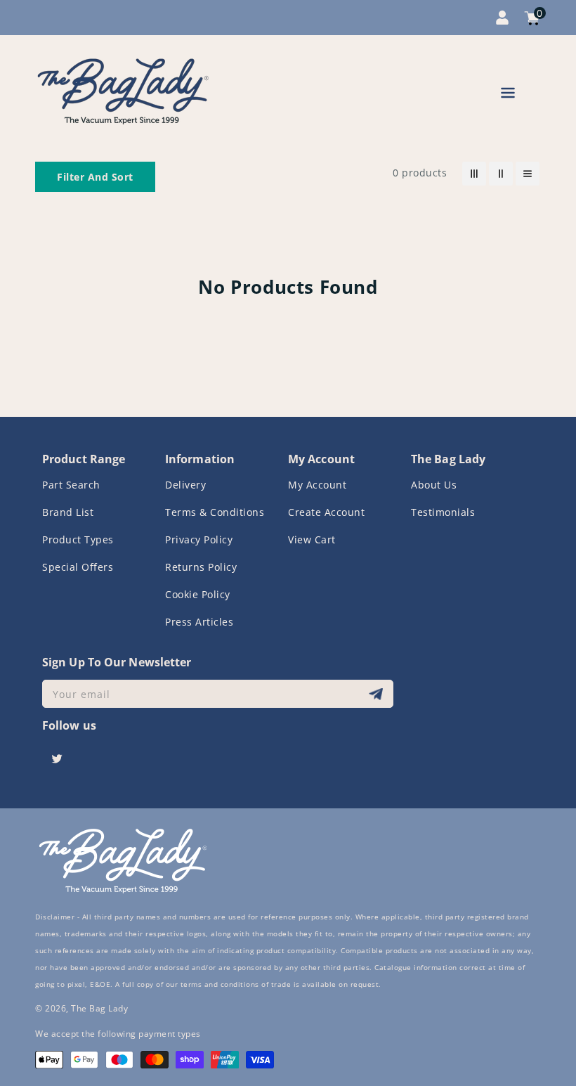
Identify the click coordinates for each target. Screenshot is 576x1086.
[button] (508, 95)
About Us (434, 484)
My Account (317, 484)
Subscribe (377, 694)
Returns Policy (201, 567)
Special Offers (77, 567)
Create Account (326, 512)
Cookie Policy (197, 594)
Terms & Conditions (214, 512)
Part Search (71, 484)
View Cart (312, 539)
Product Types (78, 539)
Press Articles (199, 621)
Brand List (67, 512)
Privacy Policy (199, 539)
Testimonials (443, 512)
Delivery (185, 484)
